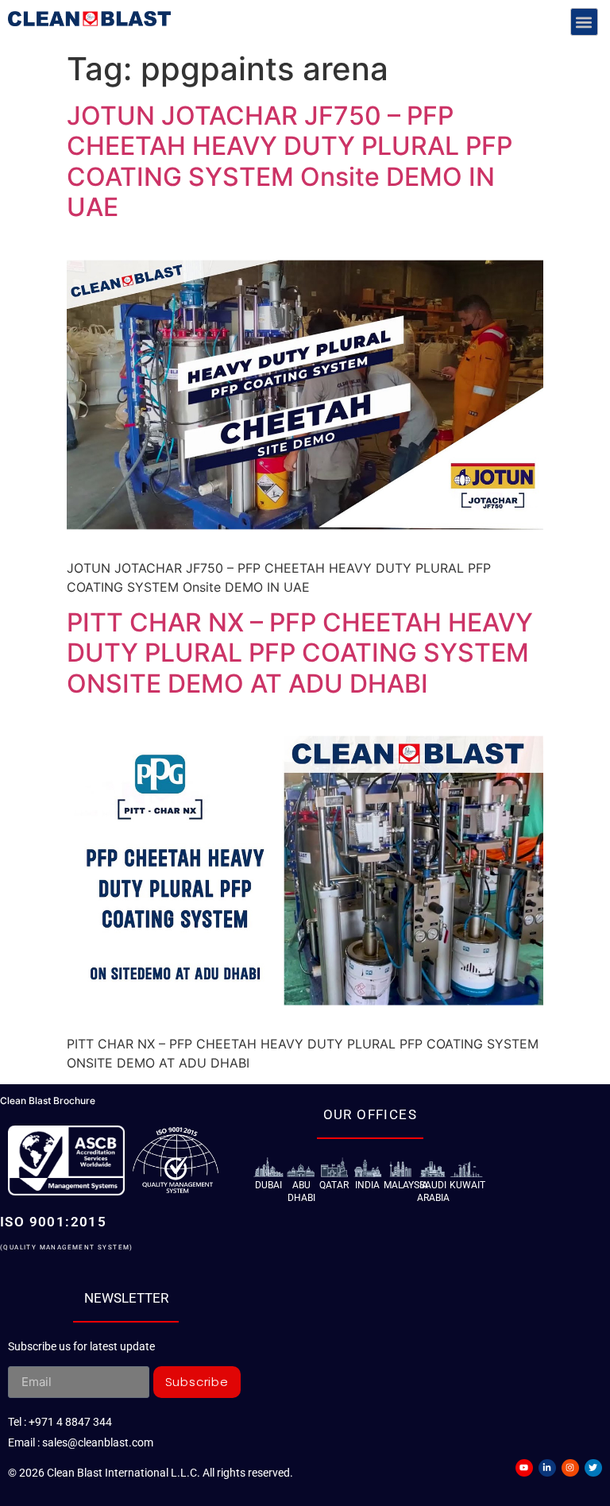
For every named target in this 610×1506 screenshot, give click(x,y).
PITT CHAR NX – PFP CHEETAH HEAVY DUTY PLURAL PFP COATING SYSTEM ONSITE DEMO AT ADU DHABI (300, 653)
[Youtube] (524, 1468)
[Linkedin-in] (547, 1468)
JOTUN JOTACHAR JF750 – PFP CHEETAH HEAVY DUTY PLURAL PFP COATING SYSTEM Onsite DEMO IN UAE (289, 161)
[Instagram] (570, 1468)
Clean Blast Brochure (47, 1100)
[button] (584, 22)
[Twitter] (593, 1468)
